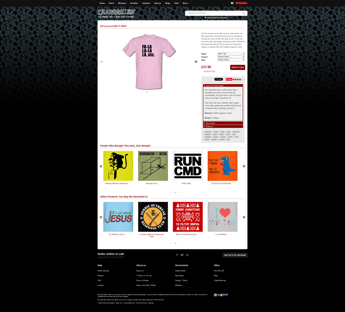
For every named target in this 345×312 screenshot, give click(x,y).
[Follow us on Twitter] (182, 255)
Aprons (157, 3)
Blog (216, 276)
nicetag (222, 139)
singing (214, 139)
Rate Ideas (179, 276)
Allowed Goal (151, 183)
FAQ (99, 280)
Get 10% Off (219, 271)
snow (228, 134)
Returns (101, 276)
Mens (111, 3)
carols (207, 139)
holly (228, 131)
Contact (101, 285)
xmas (222, 131)
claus (215, 134)
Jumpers (146, 3)
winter (230, 137)
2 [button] (150, 92)
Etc (228, 139)
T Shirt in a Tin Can (144, 276)
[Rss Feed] (187, 255)
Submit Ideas (180, 271)
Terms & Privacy (141, 303)
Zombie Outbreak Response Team (151, 235)
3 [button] (179, 192)
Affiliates (178, 285)
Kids (177, 3)
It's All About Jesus (117, 234)
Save (230, 79)
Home (102, 3)
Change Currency (209, 71)
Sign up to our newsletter (235, 255)
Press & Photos (142, 280)
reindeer (207, 134)
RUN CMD (186, 183)
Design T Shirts (181, 280)
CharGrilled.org (220, 280)
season (223, 137)
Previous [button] (101, 62)
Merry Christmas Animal (186, 234)
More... (186, 3)
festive (216, 137)
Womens (122, 3)
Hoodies (134, 3)
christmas (208, 131)
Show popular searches (217, 17)
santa (216, 131)
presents (208, 137)
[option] (149, 62)
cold (236, 137)
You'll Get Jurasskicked (221, 183)
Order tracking (103, 271)
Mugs (167, 3)
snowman (236, 131)
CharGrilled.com (129, 303)
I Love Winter (221, 234)
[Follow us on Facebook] (177, 255)
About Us (140, 271)
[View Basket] (232, 3)
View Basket (243, 3)
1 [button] (146, 92)
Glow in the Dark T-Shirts (146, 285)
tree (234, 134)
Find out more (158, 300)
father (221, 134)
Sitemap (150, 303)
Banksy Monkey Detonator (117, 183)
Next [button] (196, 62)
